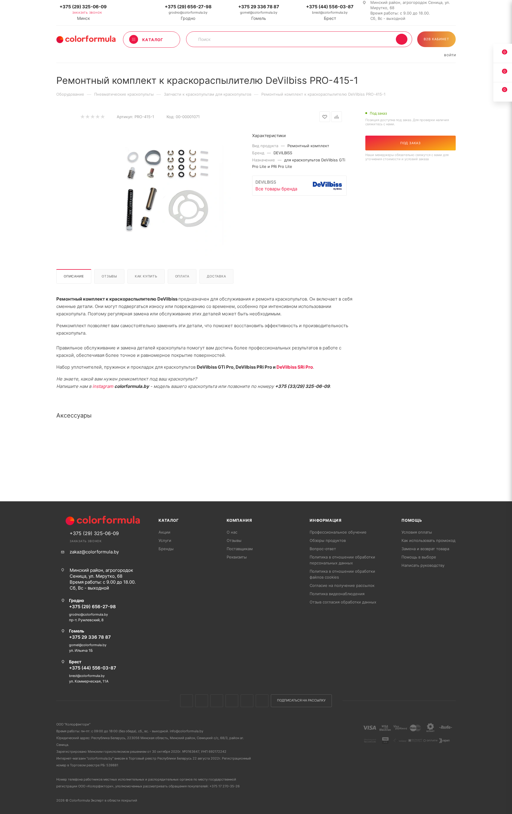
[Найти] (401, 39)
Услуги (165, 540)
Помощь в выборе (418, 557)
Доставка (216, 276)
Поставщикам (240, 548)
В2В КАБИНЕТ (436, 39)
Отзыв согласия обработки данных (343, 602)
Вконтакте (186, 700)
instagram (102, 386)
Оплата (182, 276)
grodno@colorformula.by (188, 12)
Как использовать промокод (428, 540)
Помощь (411, 520)
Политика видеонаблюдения (337, 593)
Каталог (169, 520)
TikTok (262, 700)
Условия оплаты (416, 532)
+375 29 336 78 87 (258, 6)
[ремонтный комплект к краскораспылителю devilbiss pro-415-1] (167, 190)
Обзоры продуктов (328, 540)
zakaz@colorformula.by (94, 552)
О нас (232, 532)
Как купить (146, 276)
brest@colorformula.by (330, 12)
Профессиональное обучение (338, 532)
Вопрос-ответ (323, 548)
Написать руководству (422, 565)
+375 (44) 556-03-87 (329, 6)
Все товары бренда (276, 189)
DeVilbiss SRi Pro (294, 367)
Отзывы (109, 276)
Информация (326, 520)
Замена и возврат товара (425, 548)
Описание (74, 276)
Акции (164, 532)
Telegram (231, 700)
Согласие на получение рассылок (342, 585)
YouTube (247, 700)
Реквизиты (237, 557)
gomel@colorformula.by (258, 12)
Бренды (166, 548)
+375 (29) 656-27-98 (188, 6)
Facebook (201, 700)
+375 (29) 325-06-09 (83, 6)
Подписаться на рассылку (301, 700)
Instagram (216, 700)
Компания (239, 520)
